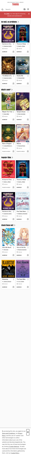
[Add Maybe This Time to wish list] (13, 120)
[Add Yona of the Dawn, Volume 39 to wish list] (28, 255)
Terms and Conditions (8, 433)
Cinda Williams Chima (8, 146)
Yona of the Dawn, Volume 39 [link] (22, 247)
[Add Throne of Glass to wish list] (28, 52)
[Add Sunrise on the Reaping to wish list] (13, 52)
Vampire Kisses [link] (21, 112)
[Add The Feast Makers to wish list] (28, 287)
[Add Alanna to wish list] (28, 151)
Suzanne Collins (8, 46)
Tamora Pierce (21, 146)
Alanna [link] (19, 143)
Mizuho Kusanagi (22, 249)
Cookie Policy (15, 453)
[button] (13, 44)
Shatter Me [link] (20, 76)
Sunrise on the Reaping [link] (7, 44)
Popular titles (6, 157)
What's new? (6, 89)
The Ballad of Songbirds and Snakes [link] (7, 76)
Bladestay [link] (5, 279)
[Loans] (24, 10)
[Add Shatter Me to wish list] (28, 84)
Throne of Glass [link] (21, 44)
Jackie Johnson (7, 281)
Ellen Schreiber (21, 114)
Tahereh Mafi (21, 78)
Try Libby (7, 14)
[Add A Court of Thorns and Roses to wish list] (13, 187)
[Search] (2, 9)
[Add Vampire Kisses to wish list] (28, 120)
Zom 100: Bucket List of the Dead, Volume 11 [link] (7, 247)
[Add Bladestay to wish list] (13, 287)
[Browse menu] (28, 9)
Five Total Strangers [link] (22, 211)
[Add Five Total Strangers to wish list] (28, 219)
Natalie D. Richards (22, 213)
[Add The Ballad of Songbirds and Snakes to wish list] (13, 84)
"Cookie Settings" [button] (14, 446)
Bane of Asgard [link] (6, 143)
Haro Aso (6, 249)
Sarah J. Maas (21, 46)
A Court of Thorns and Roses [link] (7, 179)
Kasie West (6, 114)
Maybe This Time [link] (7, 112)
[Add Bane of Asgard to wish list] (13, 151)
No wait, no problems (9, 21)
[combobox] (12, 9)
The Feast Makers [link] (22, 279)
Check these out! (7, 225)
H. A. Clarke (21, 281)
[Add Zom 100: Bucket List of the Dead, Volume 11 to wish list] (13, 255)
